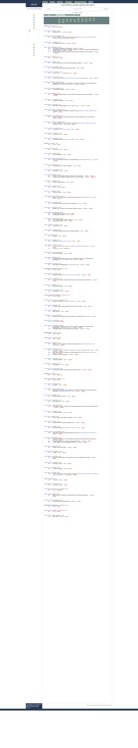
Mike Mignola (85, 197)
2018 (67, 19)
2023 (86, 18)
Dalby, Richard (47, 104)
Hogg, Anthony (47, 245)
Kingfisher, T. (47, 284)
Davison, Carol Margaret (49, 109)
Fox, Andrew (47, 180)
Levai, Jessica (47, 305)
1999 (63, 21)
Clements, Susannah (49, 88)
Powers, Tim (47, 395)
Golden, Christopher (48, 196)
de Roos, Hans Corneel (49, 121)
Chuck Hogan (66, 129)
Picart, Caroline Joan (49, 388)
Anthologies (68, 2)
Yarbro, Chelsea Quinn (49, 515)
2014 (82, 19)
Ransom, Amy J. (48, 405)
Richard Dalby (72, 264)
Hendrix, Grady (47, 229)
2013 (86, 19)
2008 (67, 20)
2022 (90, 18)
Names (45, 2)
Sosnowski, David (48, 451)
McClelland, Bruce (48, 315)
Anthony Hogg (78, 78)
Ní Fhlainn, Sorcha (48, 368)
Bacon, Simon (47, 47)
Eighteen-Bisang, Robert (49, 158)
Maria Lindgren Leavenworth (70, 274)
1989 (63, 22)
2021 (94, 18)
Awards (52, 2)
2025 (78, 18)
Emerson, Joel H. (48, 169)
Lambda (49, 8)
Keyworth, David (48, 278)
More (91, 2)
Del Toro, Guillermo (48, 128)
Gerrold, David (47, 186)
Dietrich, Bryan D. (48, 138)
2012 (90, 19)
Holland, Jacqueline (48, 252)
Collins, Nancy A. (48, 99)
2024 (82, 18)
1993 (86, 21)
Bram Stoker (82, 37)
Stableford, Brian (48, 462)
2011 (94, 19)
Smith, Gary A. (47, 446)
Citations (60, 2)
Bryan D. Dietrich (71, 427)
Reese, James (47, 411)
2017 (71, 19)
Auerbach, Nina (47, 42)
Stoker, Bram (47, 472)
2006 (75, 20)
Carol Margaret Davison (85, 432)
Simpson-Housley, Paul (49, 431)
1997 (71, 21)
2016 (75, 19)
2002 (90, 20)
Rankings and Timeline (80, 2)
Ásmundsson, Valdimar (49, 36)
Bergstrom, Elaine (48, 66)
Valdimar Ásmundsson (91, 123)
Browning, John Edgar (49, 82)
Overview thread (77, 8)
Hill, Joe (46, 234)
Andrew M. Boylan (82, 246)
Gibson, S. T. (47, 191)
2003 (86, 20)
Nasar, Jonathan (48, 358)
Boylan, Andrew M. (48, 77)
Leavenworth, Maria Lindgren (50, 300)
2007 (71, 20)
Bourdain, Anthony (48, 71)
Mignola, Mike (47, 342)
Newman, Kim (47, 363)
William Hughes (75, 105)
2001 (94, 20)
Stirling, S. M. (47, 467)
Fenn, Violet (47, 174)
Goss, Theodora (48, 202)
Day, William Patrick (48, 115)
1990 (59, 22)
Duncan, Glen (47, 153)
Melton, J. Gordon (48, 325)
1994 (82, 21)
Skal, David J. (47, 437)
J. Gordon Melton (65, 259)
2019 (63, 19)
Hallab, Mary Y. (47, 207)
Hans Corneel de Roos (58, 474)
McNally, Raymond (48, 320)
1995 (78, 21)
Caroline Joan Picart (66, 84)
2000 (59, 21)
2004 (82, 20)
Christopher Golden (89, 343)
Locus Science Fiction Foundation (32, 706)
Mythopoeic (105, 8)
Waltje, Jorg (47, 493)
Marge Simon (68, 139)
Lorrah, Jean (47, 310)
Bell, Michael (47, 61)
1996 (75, 21)
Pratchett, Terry (47, 400)
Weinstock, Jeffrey (48, 500)
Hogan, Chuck (47, 239)
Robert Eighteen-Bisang (87, 352)
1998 (67, 21)
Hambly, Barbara (48, 212)
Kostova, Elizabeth (48, 290)
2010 (59, 20)
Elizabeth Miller (82, 159)
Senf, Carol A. (47, 421)
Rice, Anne (46, 416)
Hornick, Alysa (47, 257)
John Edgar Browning (63, 391)
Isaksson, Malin (47, 273)
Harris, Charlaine (48, 218)
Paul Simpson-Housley (88, 110)
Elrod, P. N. (46, 164)
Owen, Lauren (47, 383)
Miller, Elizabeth (47, 349)
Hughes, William (47, 263)
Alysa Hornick (67, 327)
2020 (59, 19)
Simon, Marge (47, 426)
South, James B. (48, 456)
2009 (63, 20)
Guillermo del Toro (64, 241)
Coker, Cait (46, 93)
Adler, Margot (47, 30)
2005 (78, 20)
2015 (78, 19)
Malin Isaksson (71, 301)
